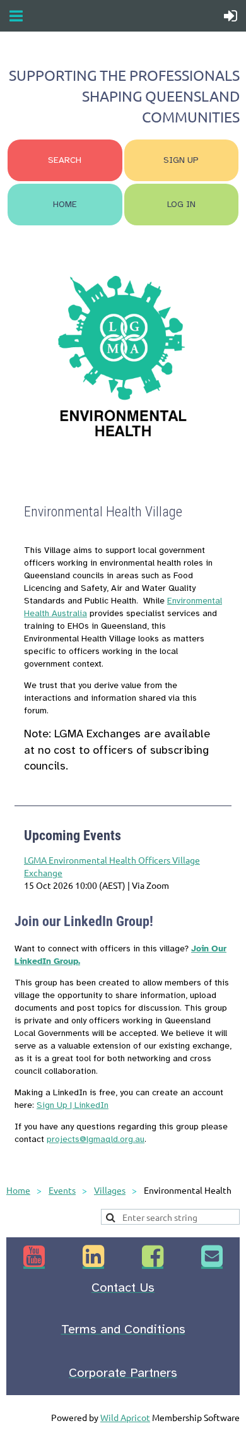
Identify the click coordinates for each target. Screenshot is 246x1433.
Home (18, 1190)
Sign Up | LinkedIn (72, 1105)
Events (62, 1190)
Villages (110, 1190)
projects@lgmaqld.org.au (95, 1139)
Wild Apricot (125, 1417)
